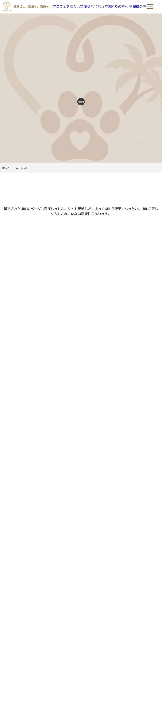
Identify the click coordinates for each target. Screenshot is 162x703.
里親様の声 (137, 6)
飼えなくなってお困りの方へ (106, 6)
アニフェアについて (68, 6)
